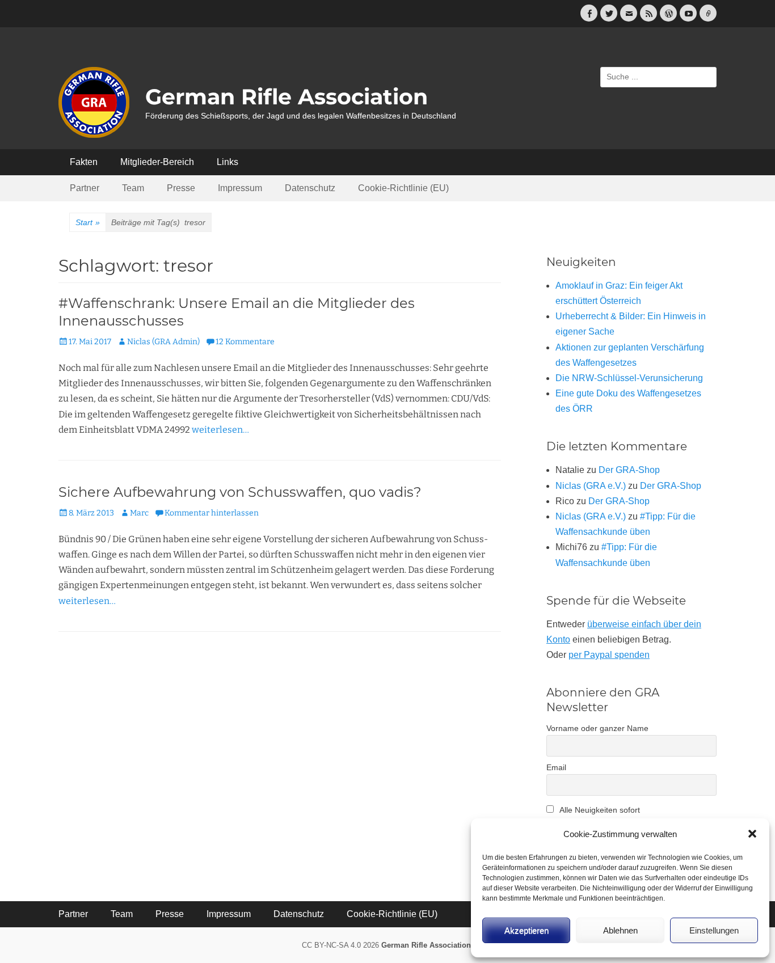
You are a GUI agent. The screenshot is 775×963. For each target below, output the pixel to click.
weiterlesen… (220, 429)
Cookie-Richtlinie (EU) (403, 188)
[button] (752, 833)
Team (133, 188)
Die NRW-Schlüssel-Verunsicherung (629, 378)
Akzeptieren (526, 930)
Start (87, 222)
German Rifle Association (286, 96)
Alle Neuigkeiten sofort (599, 809)
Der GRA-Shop (629, 470)
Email (556, 767)
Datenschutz (310, 188)
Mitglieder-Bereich (157, 162)
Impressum (240, 188)
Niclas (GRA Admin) (163, 342)
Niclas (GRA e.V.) (590, 486)
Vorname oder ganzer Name (597, 728)
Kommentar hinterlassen (212, 513)
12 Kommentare (245, 342)
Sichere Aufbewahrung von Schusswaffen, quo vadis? (240, 492)
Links (227, 162)
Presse (181, 188)
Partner (84, 188)
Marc (139, 513)
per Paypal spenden (609, 655)
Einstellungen (714, 930)
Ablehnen (620, 930)
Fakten (84, 162)
